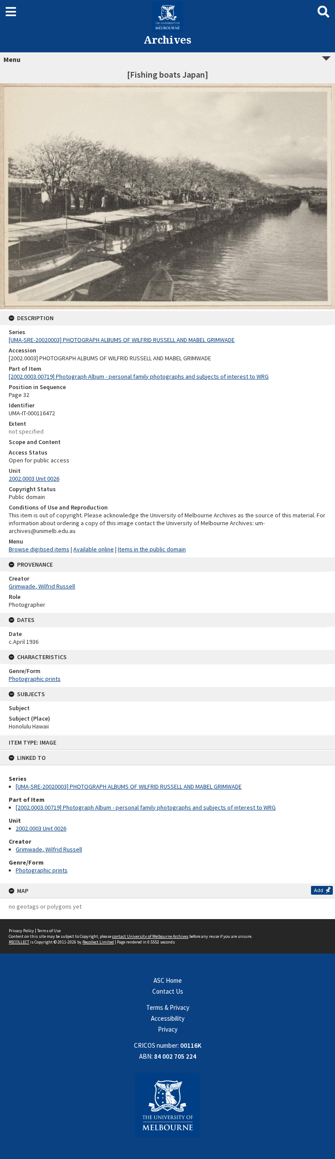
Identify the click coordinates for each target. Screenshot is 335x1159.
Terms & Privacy (167, 1007)
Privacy (168, 1029)
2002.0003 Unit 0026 (41, 828)
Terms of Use (49, 930)
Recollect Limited (98, 942)
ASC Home (168, 980)
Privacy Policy (21, 930)
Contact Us (167, 991)
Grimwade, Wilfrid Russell (49, 849)
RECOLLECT (19, 942)
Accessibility (168, 1018)
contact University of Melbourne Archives (150, 936)
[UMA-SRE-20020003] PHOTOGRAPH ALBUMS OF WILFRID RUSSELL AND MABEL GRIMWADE (129, 786)
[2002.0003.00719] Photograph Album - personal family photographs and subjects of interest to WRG (146, 807)
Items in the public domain (152, 549)
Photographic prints (42, 870)
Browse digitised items (39, 549)
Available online (93, 549)
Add (318, 890)
